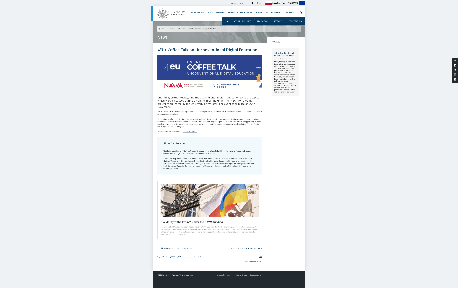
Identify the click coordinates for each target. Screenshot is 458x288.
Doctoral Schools (273, 12)
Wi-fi (241, 3)
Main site (164, 29)
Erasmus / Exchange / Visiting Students (245, 12)
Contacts (233, 3)
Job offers (289, 12)
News (172, 29)
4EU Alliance (166, 257)
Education (262, 21)
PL (247, 3)
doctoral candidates (189, 257)
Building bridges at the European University (175, 248)
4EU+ (180, 257)
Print (260, 257)
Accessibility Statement (225, 275)
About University (243, 21)
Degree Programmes (216, 12)
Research (278, 21)
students (200, 257)
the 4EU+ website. (190, 131)
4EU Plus (174, 257)
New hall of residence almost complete (246, 248)
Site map (245, 275)
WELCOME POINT (197, 12)
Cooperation (295, 21)
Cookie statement (256, 275)
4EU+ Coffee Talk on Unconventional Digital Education (197, 29)
